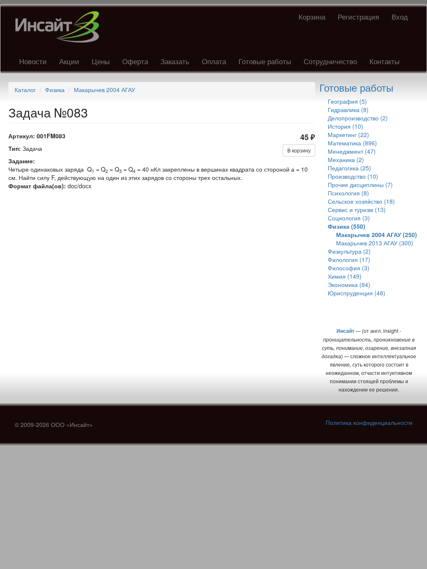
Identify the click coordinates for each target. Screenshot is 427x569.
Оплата (214, 61)
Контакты (384, 61)
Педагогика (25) (349, 168)
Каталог (25, 89)
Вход (400, 16)
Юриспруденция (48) (356, 293)
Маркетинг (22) (348, 134)
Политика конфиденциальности (369, 422)
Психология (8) (348, 193)
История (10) (345, 126)
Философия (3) (348, 268)
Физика (55, 89)
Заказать (175, 61)
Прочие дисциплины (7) (360, 184)
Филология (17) (349, 259)
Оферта (135, 61)
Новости (33, 61)
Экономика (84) (349, 284)
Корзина (312, 16)
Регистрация (358, 16)
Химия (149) (345, 276)
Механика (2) (346, 159)
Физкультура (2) (349, 251)
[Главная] (60, 27)
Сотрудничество (330, 61)
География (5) (347, 101)
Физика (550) (346, 226)
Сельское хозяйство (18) (361, 201)
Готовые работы (265, 61)
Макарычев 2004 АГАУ (104, 89)
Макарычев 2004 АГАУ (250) (376, 234)
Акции (69, 61)
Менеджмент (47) (352, 151)
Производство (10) (353, 176)
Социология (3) (349, 218)
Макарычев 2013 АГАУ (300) (374, 243)
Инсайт (345, 330)
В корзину (299, 150)
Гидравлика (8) (348, 109)
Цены (101, 61)
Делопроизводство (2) (358, 118)
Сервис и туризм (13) (357, 209)
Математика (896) (352, 143)
